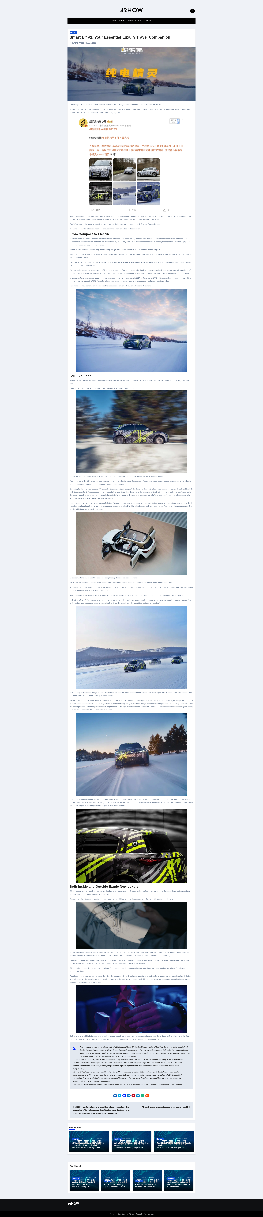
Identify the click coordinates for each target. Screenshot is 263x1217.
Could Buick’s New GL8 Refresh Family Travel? (145, 1186)
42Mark (122, 20)
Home (114, 20)
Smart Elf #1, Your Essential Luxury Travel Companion (120, 37)
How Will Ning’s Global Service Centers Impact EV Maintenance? (178, 1184)
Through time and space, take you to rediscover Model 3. (165, 1107)
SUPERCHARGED (78, 43)
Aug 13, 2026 (180, 1148)
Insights (73, 32)
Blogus (138, 1214)
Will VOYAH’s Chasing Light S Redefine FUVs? (114, 1186)
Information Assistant (80, 1148)
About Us (147, 20)
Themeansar (148, 1214)
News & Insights (134, 20)
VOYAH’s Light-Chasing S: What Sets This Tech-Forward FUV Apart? (88, 1144)
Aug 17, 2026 (96, 1148)
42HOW (131, 11)
